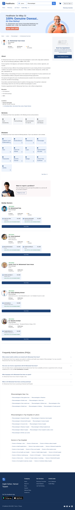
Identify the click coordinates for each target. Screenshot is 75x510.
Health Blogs (24, 7)
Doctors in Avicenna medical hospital (51, 455)
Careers (26, 488)
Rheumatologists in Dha (54, 403)
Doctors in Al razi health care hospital (20, 452)
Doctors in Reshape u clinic (18, 443)
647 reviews (29, 47)
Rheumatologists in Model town (19, 406)
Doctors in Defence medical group (20, 455)
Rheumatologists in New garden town (21, 397)
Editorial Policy (27, 490)
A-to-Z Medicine (52, 481)
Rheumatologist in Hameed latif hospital (21, 421)
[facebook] (67, 506)
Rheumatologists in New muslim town (21, 403)
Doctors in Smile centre (17, 458)
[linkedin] (72, 506)
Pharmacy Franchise (68, 7)
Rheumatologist (14, 36)
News (25, 485)
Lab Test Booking (40, 485)
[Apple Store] (18, 498)
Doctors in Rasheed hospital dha (53, 446)
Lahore (7, 36)
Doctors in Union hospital (18, 449)
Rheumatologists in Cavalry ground (52, 406)
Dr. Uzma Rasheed (14, 236)
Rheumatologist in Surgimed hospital (20, 418)
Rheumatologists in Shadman (38, 397)
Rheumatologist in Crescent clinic (20, 424)
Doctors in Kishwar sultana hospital (48, 443)
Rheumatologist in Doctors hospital (38, 424)
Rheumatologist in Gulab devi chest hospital (41, 418)
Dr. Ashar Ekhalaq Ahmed (16, 292)
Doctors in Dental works (32, 443)
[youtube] (64, 506)
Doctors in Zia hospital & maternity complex (22, 461)
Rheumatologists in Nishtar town (39, 403)
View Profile (26, 226)
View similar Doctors (62, 56)
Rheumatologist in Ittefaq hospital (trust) (40, 426)
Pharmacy (9, 7)
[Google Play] (7, 498)
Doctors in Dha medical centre (49, 449)
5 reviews (30, 242)
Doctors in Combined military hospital (43, 461)
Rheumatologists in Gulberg (35, 406)
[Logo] (3, 479)
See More (44, 174)
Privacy (20, 506)
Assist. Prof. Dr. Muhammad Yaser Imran (21, 264)
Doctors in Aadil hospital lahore (19, 446)
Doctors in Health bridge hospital (39, 452)
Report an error (21, 192)
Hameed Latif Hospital (7, 102)
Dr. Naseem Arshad (14, 321)
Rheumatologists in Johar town (36, 400)
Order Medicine (40, 483)
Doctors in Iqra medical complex (36, 446)
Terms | (16, 506)
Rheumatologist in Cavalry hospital (41, 421)
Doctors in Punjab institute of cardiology (34, 458)
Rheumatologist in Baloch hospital (20, 429)
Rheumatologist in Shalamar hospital (20, 426)
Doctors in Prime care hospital (33, 449)
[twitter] (69, 506)
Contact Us (26, 492)
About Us (26, 483)
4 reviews (30, 214)
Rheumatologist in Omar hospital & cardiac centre (41, 429)
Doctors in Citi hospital (35, 455)
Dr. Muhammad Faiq (14, 208)
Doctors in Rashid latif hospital (53, 458)
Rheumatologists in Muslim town (19, 400)
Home (3, 7)
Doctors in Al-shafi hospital (55, 452)
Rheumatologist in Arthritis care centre (21, 432)
